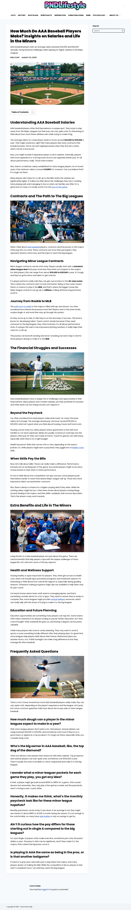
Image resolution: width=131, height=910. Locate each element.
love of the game (59, 187)
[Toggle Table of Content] (32, 112)
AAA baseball (33, 247)
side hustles (45, 816)
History (22, 15)
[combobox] (107, 31)
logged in (45, 889)
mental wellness (58, 599)
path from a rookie (22, 306)
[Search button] (122, 30)
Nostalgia (33, 15)
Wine (88, 15)
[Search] (123, 5)
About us (113, 15)
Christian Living (76, 15)
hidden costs (78, 447)
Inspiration (60, 15)
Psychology (99, 15)
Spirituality (46, 15)
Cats (13, 15)
